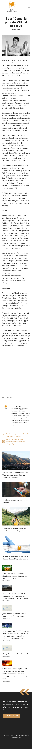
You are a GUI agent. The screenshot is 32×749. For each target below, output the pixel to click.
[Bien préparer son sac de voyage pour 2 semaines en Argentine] (16, 524)
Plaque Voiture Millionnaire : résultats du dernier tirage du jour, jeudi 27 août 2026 (15, 576)
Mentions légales (23, 735)
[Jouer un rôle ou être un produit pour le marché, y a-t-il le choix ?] (7, 609)
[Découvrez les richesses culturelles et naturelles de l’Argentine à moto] (16, 552)
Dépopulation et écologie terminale (15, 654)
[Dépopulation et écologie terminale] (7, 650)
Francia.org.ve (12, 735)
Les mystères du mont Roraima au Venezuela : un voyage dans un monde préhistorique (15, 475)
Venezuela (8, 397)
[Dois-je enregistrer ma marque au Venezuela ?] (16, 496)
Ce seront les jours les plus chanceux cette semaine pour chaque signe (16, 441)
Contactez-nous (12, 716)
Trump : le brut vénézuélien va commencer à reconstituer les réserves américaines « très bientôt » (15, 596)
